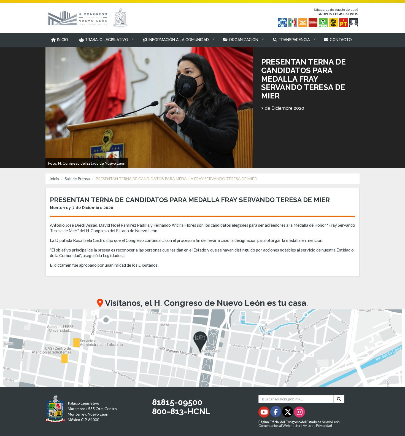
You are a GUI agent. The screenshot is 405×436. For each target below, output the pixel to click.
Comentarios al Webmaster (279, 426)
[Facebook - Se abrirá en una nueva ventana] (276, 413)
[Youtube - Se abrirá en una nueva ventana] (264, 413)
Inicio (54, 178)
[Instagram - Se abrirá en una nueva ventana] (299, 413)
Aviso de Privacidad (317, 426)
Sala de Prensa (77, 178)
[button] (105, 39)
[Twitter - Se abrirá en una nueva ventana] (288, 413)
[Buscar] (338, 399)
